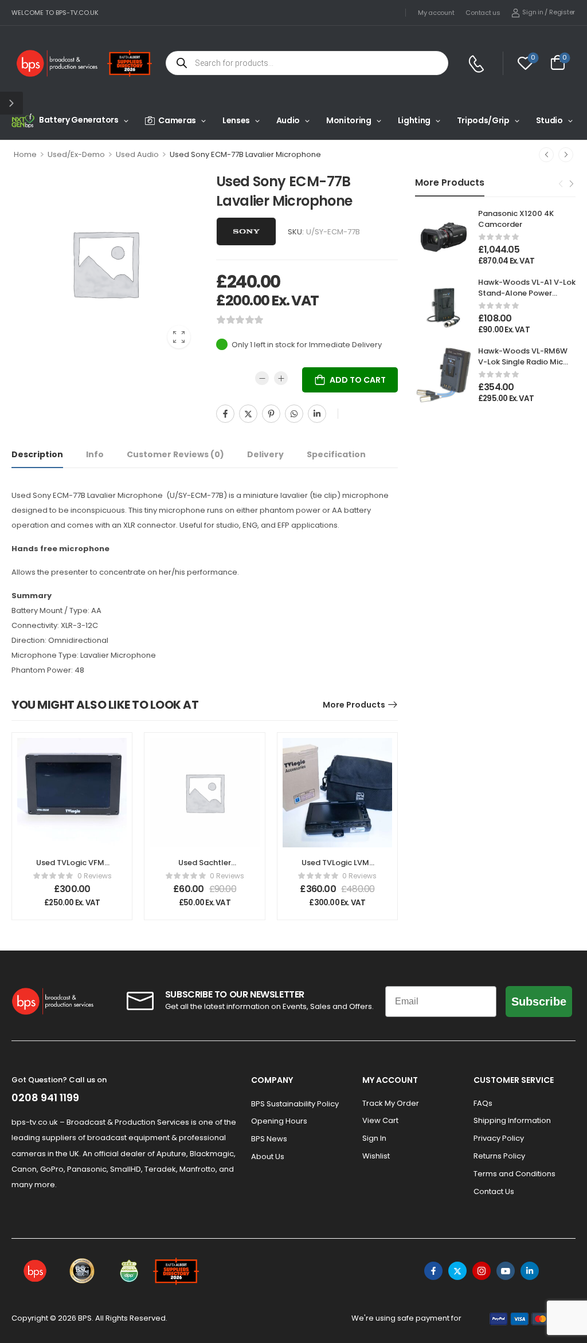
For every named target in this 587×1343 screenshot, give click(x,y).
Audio (288, 120)
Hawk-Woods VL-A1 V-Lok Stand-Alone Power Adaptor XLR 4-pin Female (527, 298)
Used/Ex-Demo (76, 154)
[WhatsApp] (294, 414)
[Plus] (281, 378)
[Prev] (546, 154)
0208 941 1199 (45, 1097)
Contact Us (493, 1191)
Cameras (177, 120)
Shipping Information (512, 1120)
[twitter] (457, 1271)
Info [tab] (95, 454)
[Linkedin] (317, 414)
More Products (354, 704)
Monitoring (348, 120)
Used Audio (137, 154)
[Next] (566, 154)
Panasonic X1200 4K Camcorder (516, 218)
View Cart (380, 1120)
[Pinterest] (271, 414)
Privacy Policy (498, 1138)
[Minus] (262, 378)
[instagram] (481, 1271)
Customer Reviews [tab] (175, 454)
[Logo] (57, 63)
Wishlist (376, 1155)
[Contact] (477, 64)
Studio (549, 120)
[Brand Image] (246, 231)
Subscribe (538, 1001)
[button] (11, 103)
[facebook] (433, 1271)
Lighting (414, 120)
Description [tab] (37, 454)
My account (436, 12)
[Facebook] (225, 414)
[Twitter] (248, 414)
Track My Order (390, 1103)
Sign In (374, 1138)
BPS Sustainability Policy (295, 1103)
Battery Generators (79, 119)
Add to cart (358, 380)
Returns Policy (499, 1155)
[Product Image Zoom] (178, 336)
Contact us (482, 12)
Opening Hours (279, 1121)
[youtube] (505, 1271)
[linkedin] (530, 1271)
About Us (267, 1156)
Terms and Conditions (514, 1173)
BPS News (269, 1138)
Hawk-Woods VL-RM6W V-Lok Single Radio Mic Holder (523, 361)
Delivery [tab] (265, 454)
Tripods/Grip (483, 120)
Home (25, 154)
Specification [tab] (336, 454)
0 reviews (94, 875)
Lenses (236, 120)
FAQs (482, 1103)
